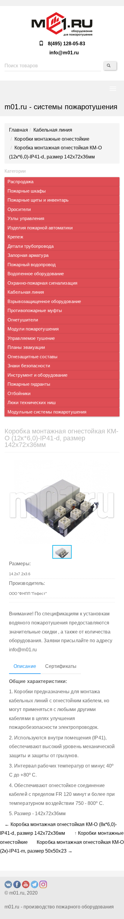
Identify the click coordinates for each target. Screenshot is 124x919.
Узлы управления (26, 218)
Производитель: (27, 583)
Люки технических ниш (32, 402)
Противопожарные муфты (35, 310)
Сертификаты (60, 666)
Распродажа (20, 181)
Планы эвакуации (26, 347)
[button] (109, 465)
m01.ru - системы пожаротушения (61, 107)
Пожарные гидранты (29, 384)
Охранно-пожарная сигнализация (42, 283)
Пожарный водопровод (32, 264)
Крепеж (15, 237)
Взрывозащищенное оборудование (44, 301)
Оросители (19, 209)
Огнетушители (23, 320)
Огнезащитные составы (32, 356)
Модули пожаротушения (33, 329)
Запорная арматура (28, 255)
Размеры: (20, 563)
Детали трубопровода (31, 246)
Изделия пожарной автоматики (40, 227)
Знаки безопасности (29, 365)
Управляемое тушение (31, 338)
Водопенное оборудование (36, 273)
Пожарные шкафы (27, 191)
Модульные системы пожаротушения (47, 412)
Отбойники (19, 393)
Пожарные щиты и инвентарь (38, 200)
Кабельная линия (26, 292)
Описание (25, 666)
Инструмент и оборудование (38, 375)
